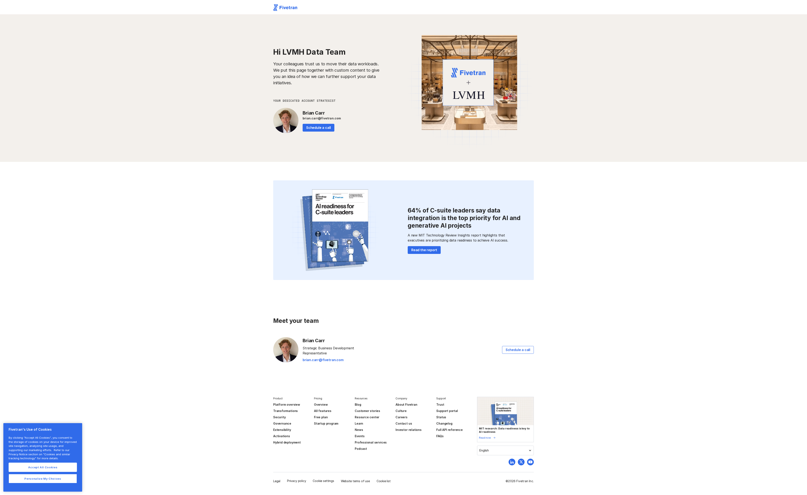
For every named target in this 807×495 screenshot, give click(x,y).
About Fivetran (406, 404)
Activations (281, 436)
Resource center (367, 417)
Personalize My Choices (42, 478)
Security (279, 417)
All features (322, 411)
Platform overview (286, 404)
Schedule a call (318, 127)
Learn (359, 423)
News (359, 430)
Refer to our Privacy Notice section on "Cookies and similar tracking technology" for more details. (39, 454)
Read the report (424, 250)
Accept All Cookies (43, 467)
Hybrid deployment (287, 442)
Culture (401, 411)
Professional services (371, 442)
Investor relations (409, 430)
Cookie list (384, 481)
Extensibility (282, 430)
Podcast (361, 448)
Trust (440, 404)
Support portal (447, 411)
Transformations (285, 411)
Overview (321, 404)
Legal (276, 481)
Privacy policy (296, 481)
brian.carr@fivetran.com (322, 118)
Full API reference (449, 430)
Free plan (321, 417)
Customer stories (367, 411)
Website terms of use (355, 481)
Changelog (444, 423)
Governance (282, 423)
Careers (401, 417)
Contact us (404, 423)
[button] (505, 450)
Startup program (326, 423)
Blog (358, 404)
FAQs (439, 436)
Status (441, 417)
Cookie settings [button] (323, 481)
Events (360, 436)
